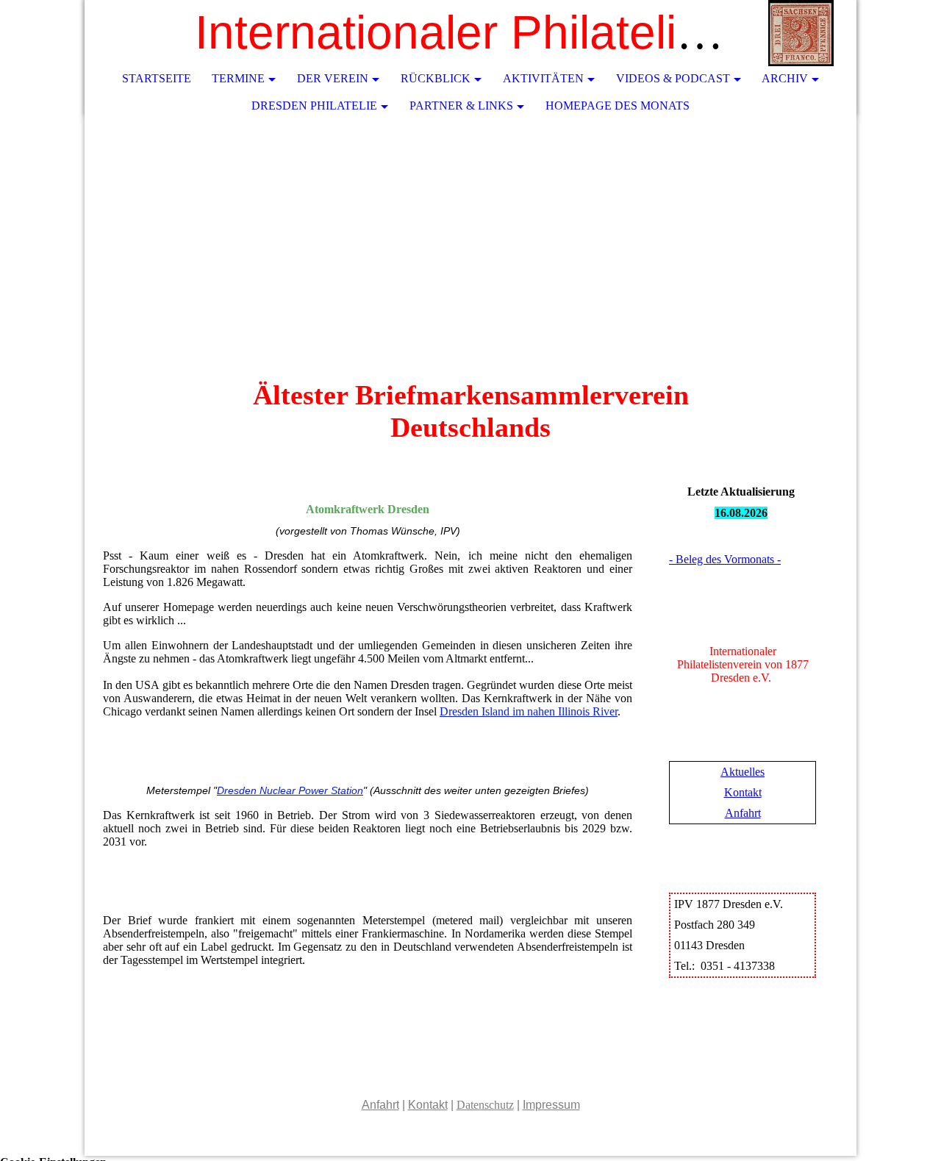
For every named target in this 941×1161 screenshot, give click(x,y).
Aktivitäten (543, 78)
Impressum (551, 1105)
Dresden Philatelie (314, 105)
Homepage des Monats (617, 105)
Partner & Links (461, 105)
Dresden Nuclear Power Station (290, 790)
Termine (238, 78)
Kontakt (743, 792)
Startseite (156, 78)
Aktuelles (742, 771)
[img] (801, 33)
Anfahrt (743, 813)
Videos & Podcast (673, 78)
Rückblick (435, 78)
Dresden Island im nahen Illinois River (529, 711)
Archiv (785, 78)
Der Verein (332, 78)
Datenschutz (485, 1105)
